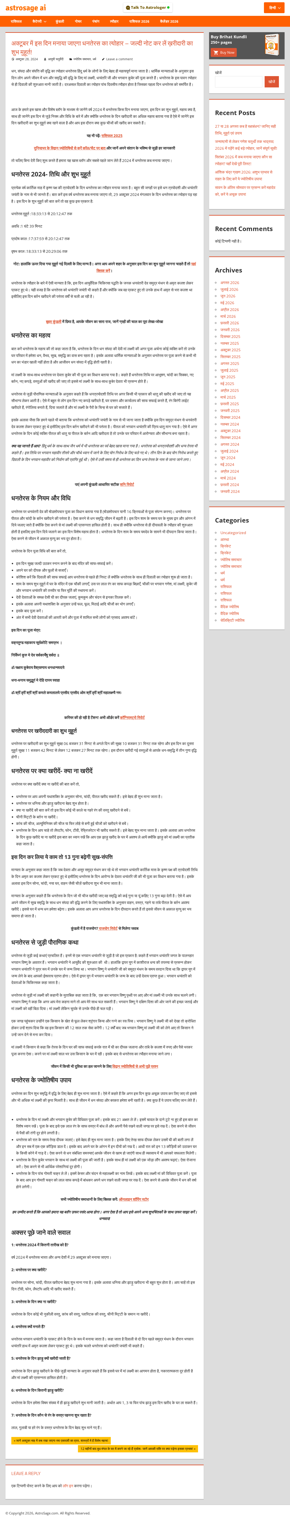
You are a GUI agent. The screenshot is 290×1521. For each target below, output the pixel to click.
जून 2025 (227, 376)
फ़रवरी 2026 (229, 322)
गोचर (78, 21)
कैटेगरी (37, 21)
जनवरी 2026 (230, 329)
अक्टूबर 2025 (230, 349)
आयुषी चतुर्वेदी (55, 59)
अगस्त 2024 (229, 444)
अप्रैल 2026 (229, 309)
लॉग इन (68, 1485)
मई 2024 (227, 464)
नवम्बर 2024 (229, 424)
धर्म (94, 59)
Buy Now (226, 52)
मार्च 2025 (228, 397)
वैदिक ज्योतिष (229, 606)
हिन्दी (272, 7)
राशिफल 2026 (139, 21)
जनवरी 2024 (230, 491)
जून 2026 (227, 296)
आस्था (224, 539)
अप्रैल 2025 (229, 390)
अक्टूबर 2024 (230, 430)
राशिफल (16, 21)
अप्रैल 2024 (229, 471)
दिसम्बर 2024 (230, 417)
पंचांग (95, 21)
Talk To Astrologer (148, 7)
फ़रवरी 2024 (229, 484)
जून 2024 (227, 457)
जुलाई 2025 (229, 370)
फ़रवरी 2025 (229, 403)
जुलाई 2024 (229, 451)
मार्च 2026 (228, 316)
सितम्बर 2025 (230, 356)
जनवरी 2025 (230, 410)
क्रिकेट (225, 546)
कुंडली (60, 21)
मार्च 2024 (228, 478)
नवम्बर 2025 (229, 343)
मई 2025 (227, 383)
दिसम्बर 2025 (230, 336)
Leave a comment (119, 59)
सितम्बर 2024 (230, 437)
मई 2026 (227, 302)
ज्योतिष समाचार (82, 59)
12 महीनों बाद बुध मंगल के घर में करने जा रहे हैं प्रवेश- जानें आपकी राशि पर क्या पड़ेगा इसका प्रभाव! (136, 1449)
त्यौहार (114, 21)
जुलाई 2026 (229, 289)
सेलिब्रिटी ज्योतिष (232, 620)
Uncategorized (233, 532)
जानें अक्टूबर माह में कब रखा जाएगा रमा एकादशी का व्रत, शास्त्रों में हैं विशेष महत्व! (62, 1441)
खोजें (218, 72)
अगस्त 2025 (229, 363)
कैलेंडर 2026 (169, 21)
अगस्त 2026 (229, 282)
